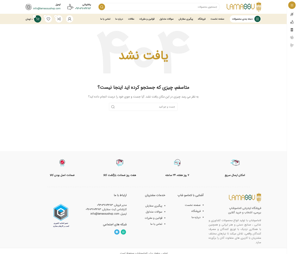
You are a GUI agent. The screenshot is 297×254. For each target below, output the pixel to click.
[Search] (101, 7)
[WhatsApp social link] (123, 232)
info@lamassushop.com (104, 214)
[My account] (69, 18)
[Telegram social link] (116, 232)
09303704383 (83, 8)
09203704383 (93, 209)
